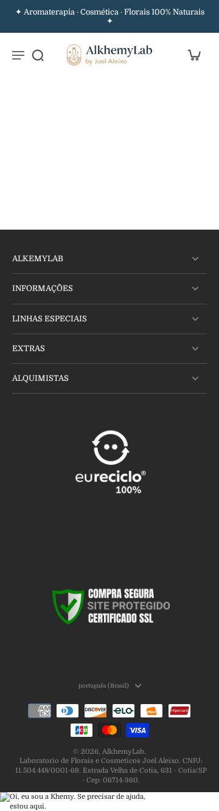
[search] (37, 55)
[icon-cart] (193, 55)
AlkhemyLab (123, 752)
